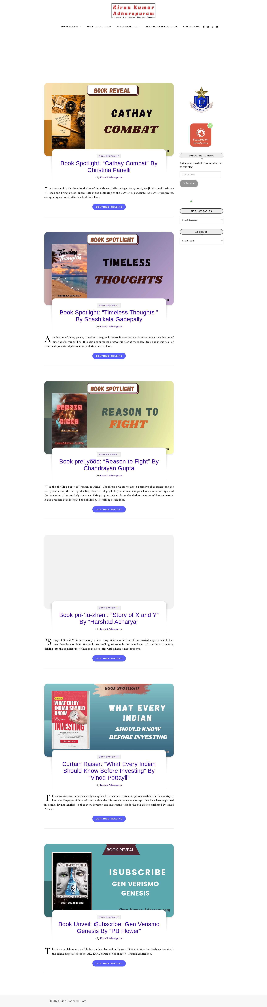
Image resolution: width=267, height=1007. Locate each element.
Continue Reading (109, 207)
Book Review (69, 26)
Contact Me (191, 26)
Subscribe (188, 183)
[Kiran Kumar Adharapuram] (133, 12)
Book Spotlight (128, 26)
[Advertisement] (133, 53)
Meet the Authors (99, 26)
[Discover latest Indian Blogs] (201, 201)
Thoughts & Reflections (161, 26)
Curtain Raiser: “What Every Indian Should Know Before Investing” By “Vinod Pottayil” (109, 771)
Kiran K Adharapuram (111, 177)
